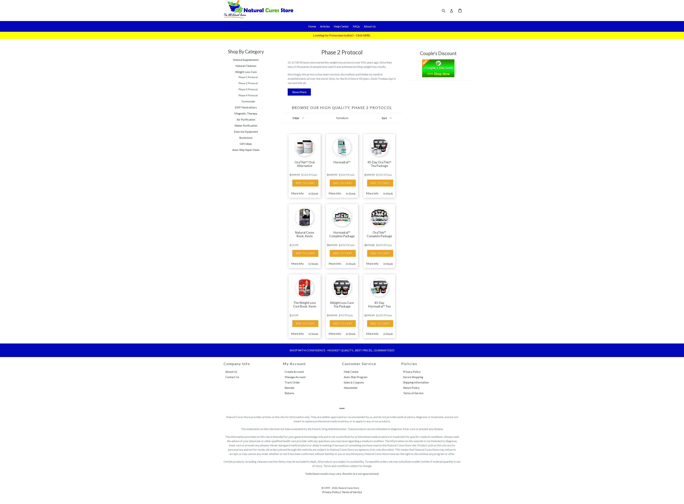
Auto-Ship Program (355, 377)
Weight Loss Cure (246, 71)
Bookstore (245, 137)
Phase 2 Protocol (248, 83)
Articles (325, 26)
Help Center (341, 26)
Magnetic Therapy (245, 113)
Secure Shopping (413, 377)
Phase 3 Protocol (248, 89)
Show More (299, 92)
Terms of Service (413, 393)
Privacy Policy (412, 371)
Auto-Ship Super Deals (246, 149)
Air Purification (246, 119)
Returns (289, 393)
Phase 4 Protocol (248, 95)
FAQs (356, 26)
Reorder (290, 387)
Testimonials (248, 101)
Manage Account (295, 377)
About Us (370, 26)
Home (312, 26)
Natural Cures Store (349, 488)
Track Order (292, 382)
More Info (297, 193)
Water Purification (246, 125)
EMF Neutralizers (246, 107)
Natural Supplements (246, 59)
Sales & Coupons (354, 382)
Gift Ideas (246, 143)
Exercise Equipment (246, 131)
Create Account (294, 371)
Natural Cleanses (245, 65)
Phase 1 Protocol (248, 77)
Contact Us (232, 377)
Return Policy (411, 387)
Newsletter (351, 387)
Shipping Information (416, 382)
